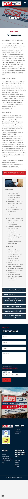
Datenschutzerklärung (11, 477)
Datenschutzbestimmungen (9, 368)
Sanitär (17, 462)
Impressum (19, 477)
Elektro (17, 464)
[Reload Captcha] (12, 372)
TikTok (17, 434)
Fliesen (17, 466)
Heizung (17, 460)
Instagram (18, 432)
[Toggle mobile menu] (25, 2)
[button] (12, 372)
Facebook (18, 429)
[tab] (14, 173)
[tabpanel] (14, 232)
